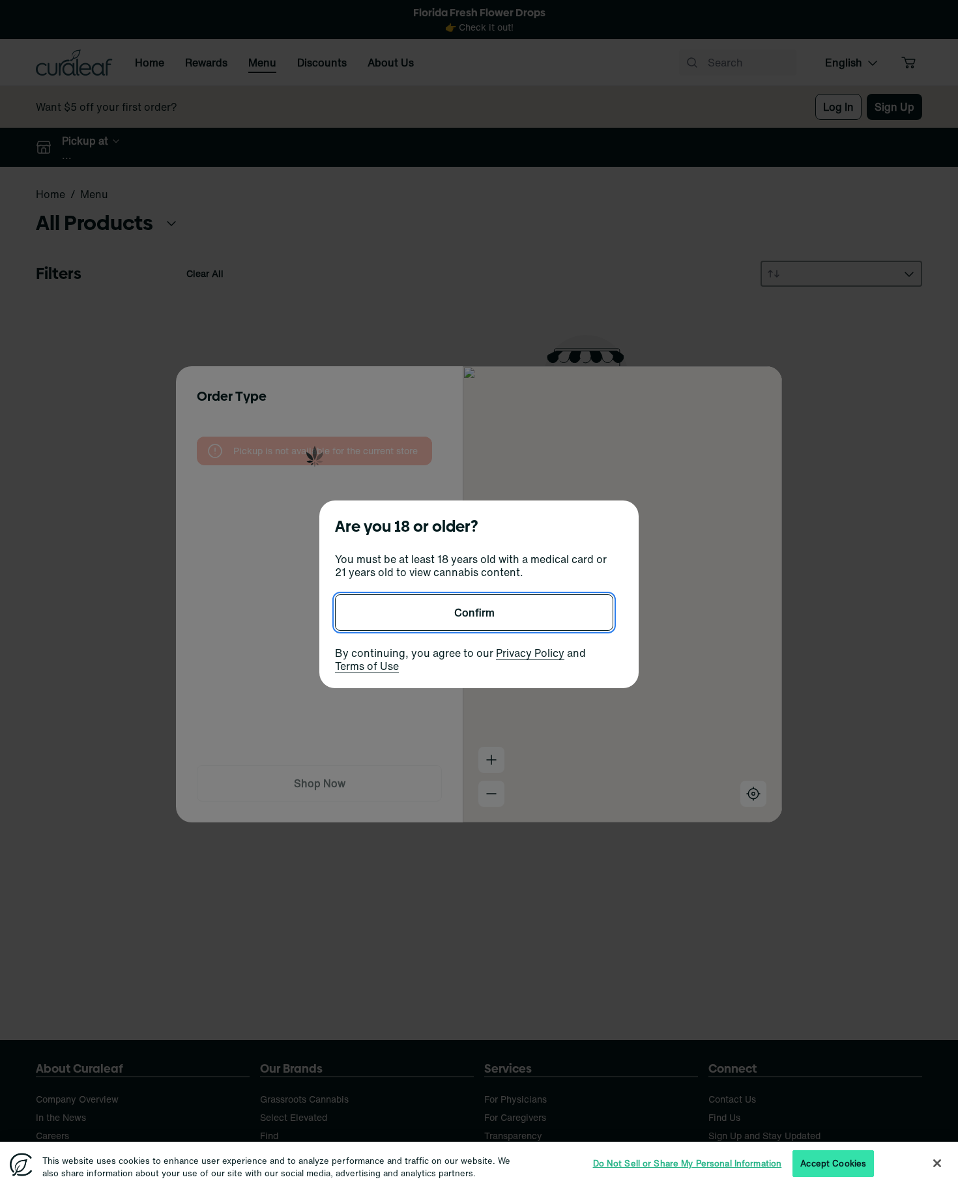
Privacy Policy (530, 653)
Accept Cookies (833, 1163)
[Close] (937, 1163)
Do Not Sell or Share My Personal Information (687, 1163)
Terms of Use (367, 666)
